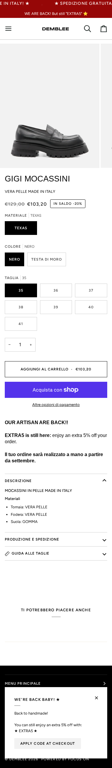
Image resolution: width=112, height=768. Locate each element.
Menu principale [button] (23, 683)
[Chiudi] (99, 695)
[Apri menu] (11, 29)
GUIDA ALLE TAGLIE (30, 553)
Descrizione (18, 481)
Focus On (78, 759)
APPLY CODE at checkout (47, 743)
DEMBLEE (18, 759)
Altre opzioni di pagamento (56, 404)
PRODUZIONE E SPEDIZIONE (32, 539)
